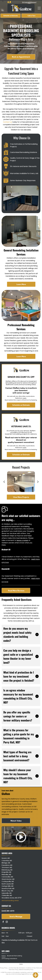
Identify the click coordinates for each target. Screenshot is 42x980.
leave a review (22, 540)
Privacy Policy (3, 968)
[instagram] (6, 922)
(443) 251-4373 (8, 911)
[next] (38, 481)
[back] (4, 481)
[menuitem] (4, 955)
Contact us (7, 122)
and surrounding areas (10, 900)
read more (35, 559)
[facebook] (3, 922)
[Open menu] (39, 8)
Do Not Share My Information (17, 968)
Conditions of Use (30, 968)
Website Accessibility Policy (26, 969)
